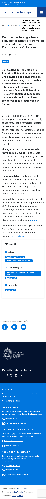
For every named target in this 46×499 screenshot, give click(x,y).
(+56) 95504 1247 (12, 469)
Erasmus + (10, 290)
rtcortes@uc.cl (17, 236)
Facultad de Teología (15, 257)
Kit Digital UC (16, 496)
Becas (5, 62)
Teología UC (11, 278)
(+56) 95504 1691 (12, 466)
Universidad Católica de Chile (19, 261)
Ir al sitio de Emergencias (15, 423)
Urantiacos (21, 489)
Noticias (14, 25)
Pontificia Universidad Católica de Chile (20, 273)
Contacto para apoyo (14, 441)
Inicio (4, 25)
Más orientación (12, 446)
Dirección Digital (16, 492)
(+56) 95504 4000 (12, 401)
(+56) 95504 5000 (12, 418)
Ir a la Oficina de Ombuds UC (17, 474)
